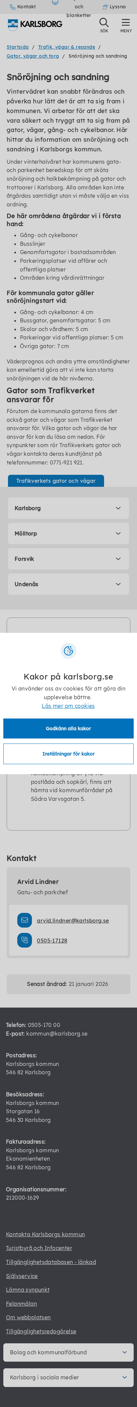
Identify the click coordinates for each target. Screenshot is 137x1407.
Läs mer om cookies (68, 705)
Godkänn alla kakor (68, 729)
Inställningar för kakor (69, 754)
